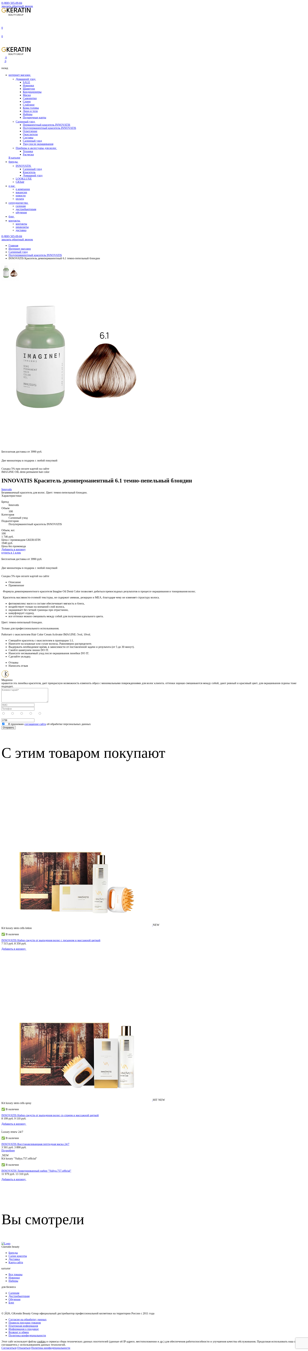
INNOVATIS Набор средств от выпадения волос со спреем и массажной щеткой (50, 1115)
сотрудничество (19, 202)
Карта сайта (16, 1262)
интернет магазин (20, 74)
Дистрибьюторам (19, 1296)
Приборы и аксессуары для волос (36, 148)
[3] (26, 713)
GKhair (20, 181)
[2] (35, 713)
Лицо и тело (30, 111)
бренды (13, 161)
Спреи (27, 101)
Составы (28, 137)
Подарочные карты (34, 117)
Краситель (29, 172)
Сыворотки (30, 98)
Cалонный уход (32, 169)
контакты (15, 220)
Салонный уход (25, 121)
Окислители (30, 134)
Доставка (14, 1259)
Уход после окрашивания (38, 143)
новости (21, 195)
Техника (28, 151)
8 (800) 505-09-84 (11, 2)
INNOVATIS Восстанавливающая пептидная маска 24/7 (35, 1144)
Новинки (28, 85)
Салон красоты (18, 1255)
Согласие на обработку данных (28, 1319)
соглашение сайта (35, 724)
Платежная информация (23, 1325)
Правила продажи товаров (25, 1322)
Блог (11, 1302)
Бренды (13, 1252)
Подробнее (8, 1150)
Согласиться (8, 1347)
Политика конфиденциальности (50, 1347)
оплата (20, 198)
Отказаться (23, 1347)
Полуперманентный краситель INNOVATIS (49, 127)
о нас (12, 185)
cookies (41, 1341)
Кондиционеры (32, 91)
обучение (21, 212)
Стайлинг (29, 104)
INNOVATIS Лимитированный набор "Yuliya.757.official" (36, 1170)
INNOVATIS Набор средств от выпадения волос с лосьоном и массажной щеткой (50, 940)
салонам (21, 206)
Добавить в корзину (13, 549)
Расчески (28, 154)
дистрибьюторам (26, 209)
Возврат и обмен (19, 1332)
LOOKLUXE (24, 178)
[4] (17, 713)
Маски (27, 95)
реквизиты (22, 227)
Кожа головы (31, 107)
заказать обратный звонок (17, 6)
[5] (8, 713)
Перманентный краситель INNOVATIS (46, 124)
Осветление (30, 131)
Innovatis (6, 489)
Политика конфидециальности (27, 1335)
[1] (44, 713)
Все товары (15, 1274)
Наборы (27, 114)
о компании (23, 189)
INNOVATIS (24, 165)
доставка (21, 230)
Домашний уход (26, 79)
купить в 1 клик (11, 552)
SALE (26, 82)
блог (12, 216)
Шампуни (29, 88)
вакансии (21, 192)
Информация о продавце (24, 1329)
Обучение (14, 1299)
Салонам (14, 1292)
